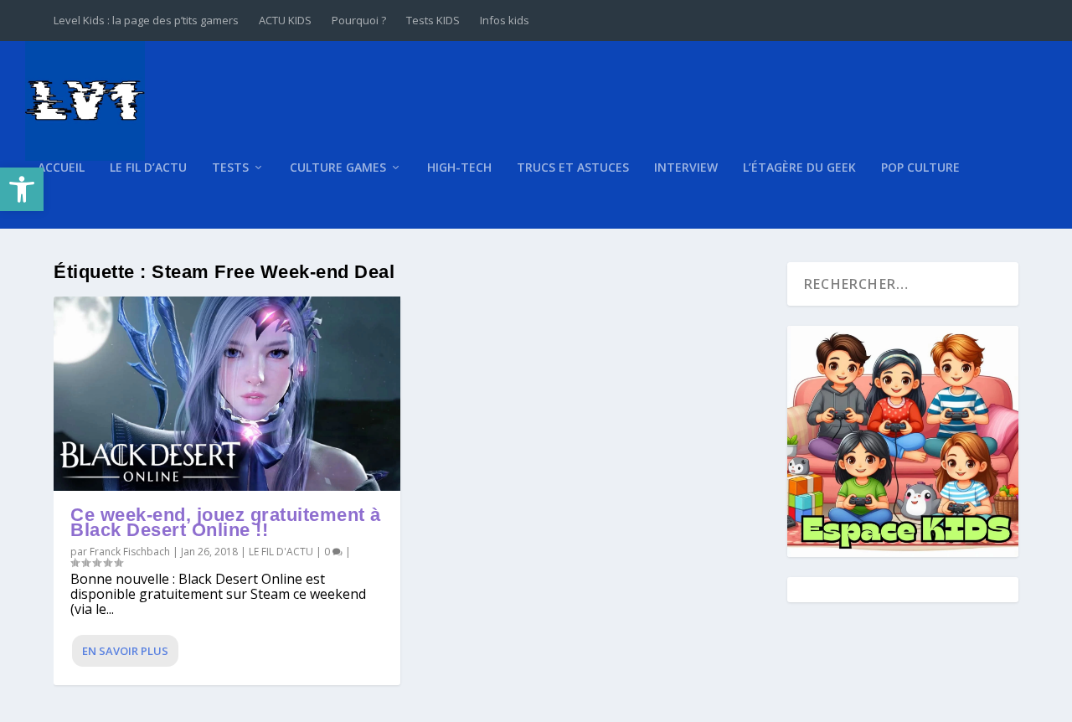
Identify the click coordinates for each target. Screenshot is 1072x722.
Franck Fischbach (130, 551)
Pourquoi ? (359, 20)
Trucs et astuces (573, 168)
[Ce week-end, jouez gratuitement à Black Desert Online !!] (227, 394)
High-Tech (459, 168)
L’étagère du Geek (799, 168)
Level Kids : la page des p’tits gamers (146, 20)
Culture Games (338, 168)
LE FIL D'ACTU (281, 551)
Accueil (61, 168)
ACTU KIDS (285, 20)
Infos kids (504, 20)
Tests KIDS (433, 20)
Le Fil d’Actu (148, 168)
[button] (22, 189)
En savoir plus (125, 650)
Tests (230, 168)
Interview (686, 168)
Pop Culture (920, 168)
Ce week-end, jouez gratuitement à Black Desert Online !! (225, 522)
